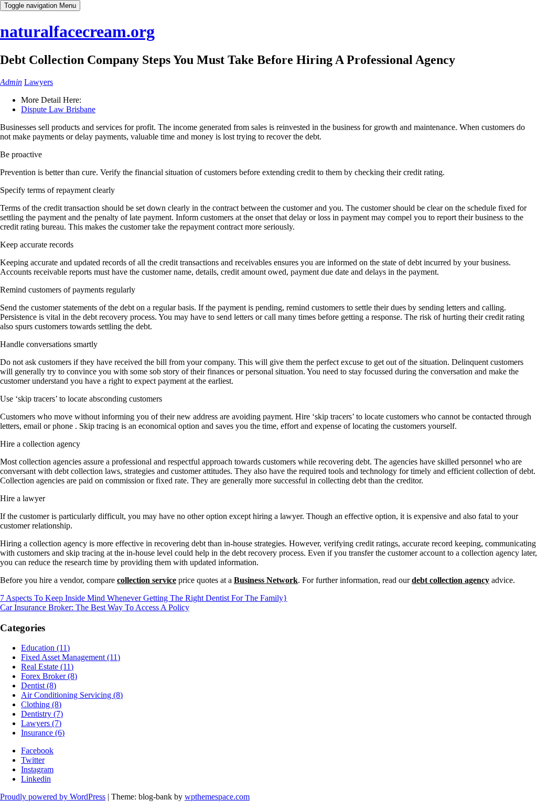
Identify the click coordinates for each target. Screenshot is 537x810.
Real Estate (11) (47, 666)
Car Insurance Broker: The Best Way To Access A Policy (94, 607)
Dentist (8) (38, 685)
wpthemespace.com (217, 796)
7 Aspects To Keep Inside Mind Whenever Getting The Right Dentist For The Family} (143, 597)
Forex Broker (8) (49, 676)
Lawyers (38, 82)
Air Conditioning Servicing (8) (72, 694)
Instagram (37, 769)
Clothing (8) (41, 704)
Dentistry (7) (42, 713)
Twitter (33, 759)
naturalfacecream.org (77, 31)
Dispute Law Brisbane (58, 109)
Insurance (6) (43, 732)
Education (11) (45, 647)
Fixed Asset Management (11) (70, 657)
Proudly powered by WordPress (52, 796)
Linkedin (36, 778)
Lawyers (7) (41, 723)
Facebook (37, 750)
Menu (40, 5)
